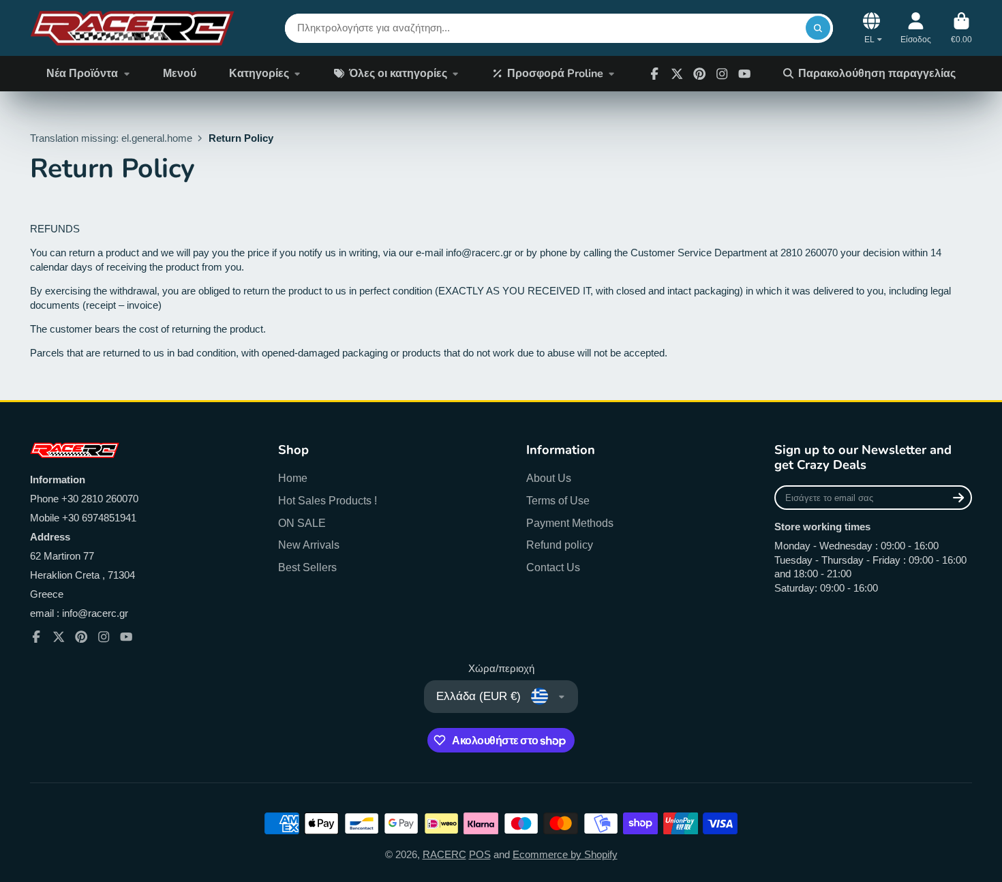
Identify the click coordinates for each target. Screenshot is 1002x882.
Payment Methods (569, 523)
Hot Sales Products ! (327, 500)
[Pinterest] (699, 73)
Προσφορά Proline (555, 73)
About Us (548, 478)
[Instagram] (722, 73)
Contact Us (553, 567)
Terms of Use (558, 500)
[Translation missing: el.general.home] (132, 28)
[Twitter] (677, 73)
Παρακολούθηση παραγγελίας (877, 73)
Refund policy (559, 544)
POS (480, 854)
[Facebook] (654, 73)
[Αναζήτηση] (818, 28)
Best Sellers (307, 567)
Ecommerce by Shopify (565, 854)
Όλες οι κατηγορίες (398, 73)
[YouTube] (126, 636)
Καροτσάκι (961, 28)
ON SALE (302, 523)
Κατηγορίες (259, 73)
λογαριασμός (915, 28)
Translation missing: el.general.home (111, 138)
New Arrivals (308, 544)
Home (292, 478)
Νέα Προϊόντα (82, 73)
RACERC (444, 854)
